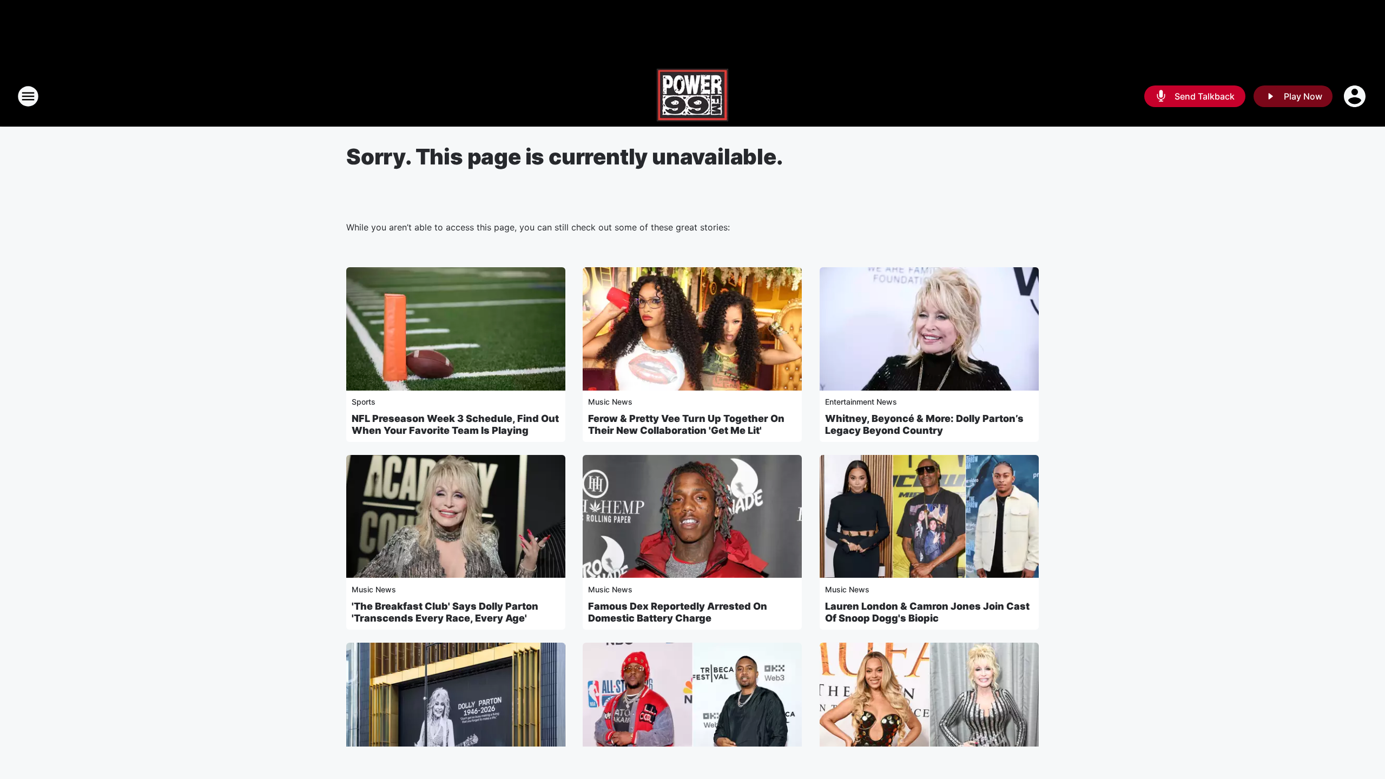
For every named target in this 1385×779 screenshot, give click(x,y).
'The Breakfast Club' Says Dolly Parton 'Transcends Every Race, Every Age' (445, 612)
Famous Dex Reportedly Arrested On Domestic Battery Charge (677, 612)
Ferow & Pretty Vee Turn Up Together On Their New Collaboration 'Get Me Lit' (686, 424)
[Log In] (1356, 96)
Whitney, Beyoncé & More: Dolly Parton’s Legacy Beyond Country (924, 424)
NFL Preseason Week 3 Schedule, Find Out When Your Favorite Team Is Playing (455, 424)
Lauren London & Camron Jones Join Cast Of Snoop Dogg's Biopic (927, 612)
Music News (610, 401)
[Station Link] (692, 96)
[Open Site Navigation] (28, 96)
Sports (363, 401)
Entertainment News (861, 401)
